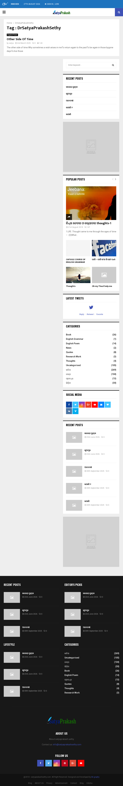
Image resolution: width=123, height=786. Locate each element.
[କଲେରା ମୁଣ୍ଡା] (74, 437)
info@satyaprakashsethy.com (67, 744)
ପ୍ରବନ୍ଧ (69, 378)
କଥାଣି (68, 114)
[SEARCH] (113, 65)
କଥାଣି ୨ (69, 107)
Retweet (90, 314)
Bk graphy (95, 777)
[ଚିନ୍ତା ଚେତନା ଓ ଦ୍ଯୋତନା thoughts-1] (91, 203)
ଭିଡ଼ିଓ (68, 383)
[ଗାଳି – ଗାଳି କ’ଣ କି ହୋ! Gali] (104, 248)
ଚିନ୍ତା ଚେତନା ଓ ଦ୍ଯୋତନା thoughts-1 (88, 223)
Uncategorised (73, 365)
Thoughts (71, 286)
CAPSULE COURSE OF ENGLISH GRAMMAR (75, 261)
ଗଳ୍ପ (68, 374)
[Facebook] (40, 763)
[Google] (73, 763)
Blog (30, 783)
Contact (73, 783)
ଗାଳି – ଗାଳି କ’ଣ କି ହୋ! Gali (103, 259)
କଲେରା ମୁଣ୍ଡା (72, 87)
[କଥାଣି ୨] (74, 488)
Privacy (49, 783)
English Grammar (74, 339)
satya (11, 43)
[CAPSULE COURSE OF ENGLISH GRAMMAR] (78, 248)
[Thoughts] (78, 275)
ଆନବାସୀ (69, 100)
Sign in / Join (53, 4)
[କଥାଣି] (74, 505)
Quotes (69, 352)
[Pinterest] (65, 763)
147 (88, 227)
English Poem (12, 35)
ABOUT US (39, 783)
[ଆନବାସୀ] (74, 471)
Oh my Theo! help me (102, 286)
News (68, 348)
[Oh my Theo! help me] (104, 275)
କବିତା (68, 370)
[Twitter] (48, 763)
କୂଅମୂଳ (69, 93)
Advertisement (61, 783)
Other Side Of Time (20, 39)
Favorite (99, 314)
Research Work (73, 356)
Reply (81, 314)
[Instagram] (56, 763)
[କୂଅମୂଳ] (74, 454)
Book (68, 334)
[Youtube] (81, 763)
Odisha (89, 783)
